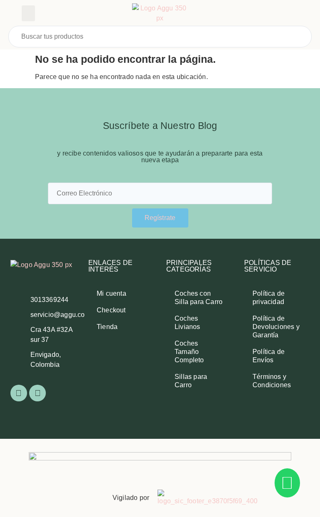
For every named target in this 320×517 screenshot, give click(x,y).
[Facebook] (18, 393)
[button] (28, 13)
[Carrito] (284, 13)
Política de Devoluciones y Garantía (276, 327)
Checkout (111, 310)
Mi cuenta (111, 293)
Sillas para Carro (191, 380)
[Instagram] (37, 393)
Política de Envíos (268, 356)
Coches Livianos (187, 322)
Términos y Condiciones (271, 380)
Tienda (107, 326)
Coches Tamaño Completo (189, 352)
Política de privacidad (268, 297)
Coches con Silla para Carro (198, 297)
